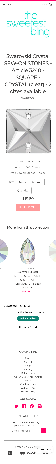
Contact (28, 362)
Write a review (28, 318)
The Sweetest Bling (31, 447)
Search (28, 358)
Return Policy (28, 373)
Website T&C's (28, 388)
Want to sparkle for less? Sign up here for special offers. (25, 424)
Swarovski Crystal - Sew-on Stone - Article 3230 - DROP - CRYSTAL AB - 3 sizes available (28, 279)
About (28, 380)
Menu (9, 4)
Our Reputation (28, 384)
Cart (45, 4)
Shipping (28, 369)
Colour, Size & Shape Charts (28, 377)
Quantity (22, 190)
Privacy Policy (28, 391)
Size (11, 182)
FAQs (28, 365)
